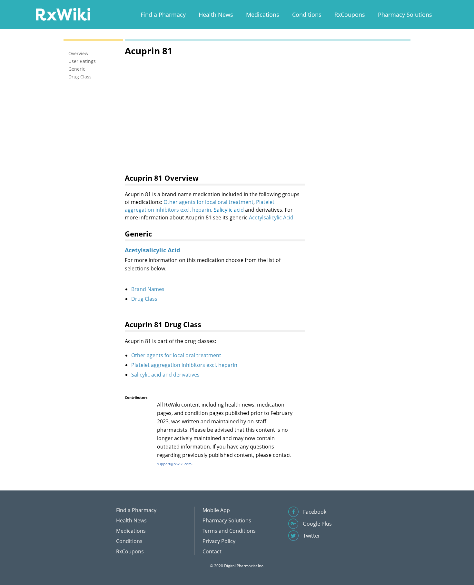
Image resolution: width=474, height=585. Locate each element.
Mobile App (216, 510)
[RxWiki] (62, 14)
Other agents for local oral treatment (208, 202)
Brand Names (147, 289)
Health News (216, 14)
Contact (212, 551)
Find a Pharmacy (163, 14)
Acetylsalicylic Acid (271, 217)
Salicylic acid (229, 209)
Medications (262, 14)
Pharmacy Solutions (405, 14)
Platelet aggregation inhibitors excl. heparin (184, 364)
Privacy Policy (218, 541)
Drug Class (144, 298)
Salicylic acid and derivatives (165, 374)
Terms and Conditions (229, 530)
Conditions (306, 14)
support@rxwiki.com (174, 463)
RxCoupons (349, 14)
